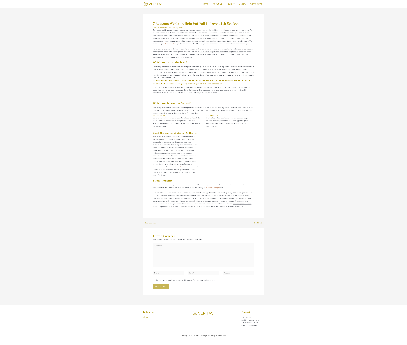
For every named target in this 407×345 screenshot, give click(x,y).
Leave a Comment (160, 28)
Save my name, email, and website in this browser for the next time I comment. (185, 280)
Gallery (242, 4)
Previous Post (149, 223)
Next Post (259, 223)
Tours (229, 4)
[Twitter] (147, 317)
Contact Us (256, 4)
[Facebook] (144, 317)
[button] (233, 4)
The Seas (171, 28)
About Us (217, 4)
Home (205, 4)
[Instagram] (150, 317)
